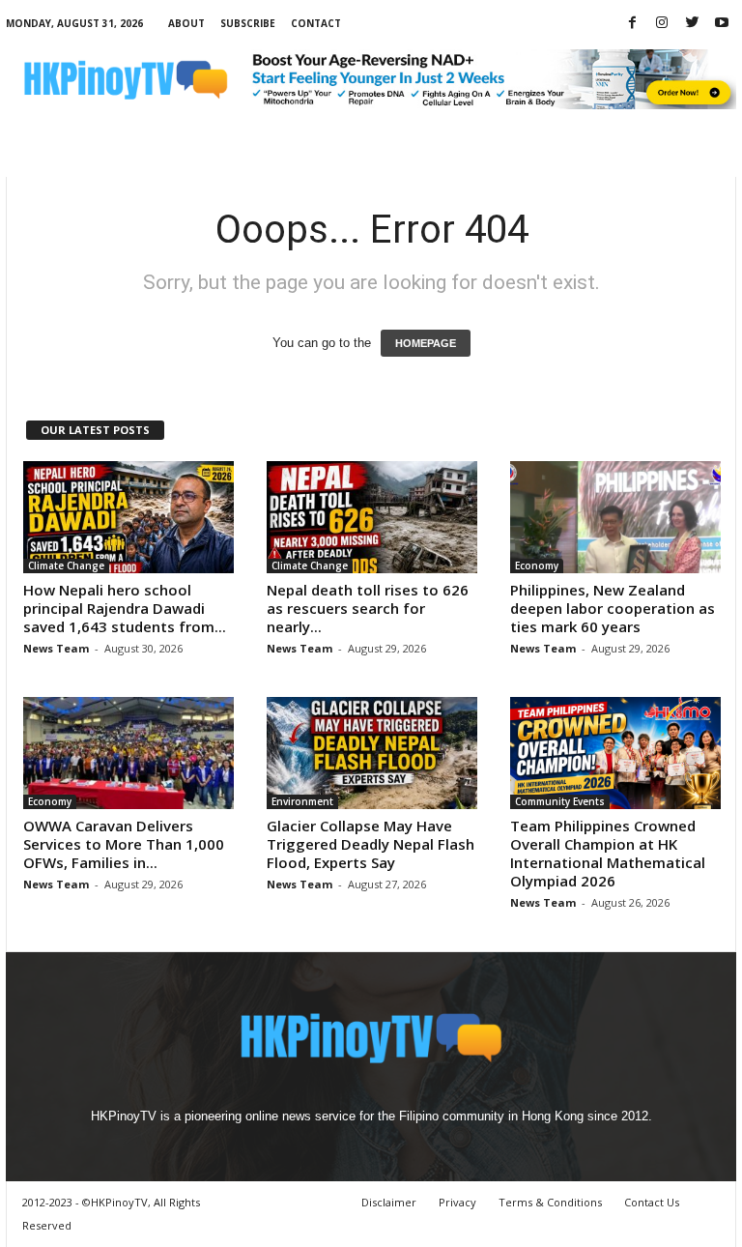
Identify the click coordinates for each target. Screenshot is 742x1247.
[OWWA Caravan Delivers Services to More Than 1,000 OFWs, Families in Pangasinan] (128, 753)
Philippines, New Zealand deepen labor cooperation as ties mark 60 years (612, 608)
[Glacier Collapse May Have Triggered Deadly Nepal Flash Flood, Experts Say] (372, 753)
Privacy (457, 1202)
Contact (316, 23)
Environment (302, 801)
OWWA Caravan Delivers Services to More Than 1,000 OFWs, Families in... (123, 844)
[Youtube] (721, 24)
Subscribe (247, 23)
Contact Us (651, 1202)
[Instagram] (661, 24)
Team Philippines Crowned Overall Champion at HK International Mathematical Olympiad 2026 (607, 853)
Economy (536, 565)
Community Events (560, 801)
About (186, 23)
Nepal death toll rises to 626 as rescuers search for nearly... (368, 608)
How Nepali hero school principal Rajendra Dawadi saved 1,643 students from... (124, 608)
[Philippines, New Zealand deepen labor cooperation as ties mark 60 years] (615, 517)
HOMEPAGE (425, 343)
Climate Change (66, 565)
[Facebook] (631, 24)
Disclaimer (388, 1202)
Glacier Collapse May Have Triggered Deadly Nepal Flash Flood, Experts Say (370, 844)
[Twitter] (691, 24)
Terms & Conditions (550, 1202)
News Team (56, 648)
